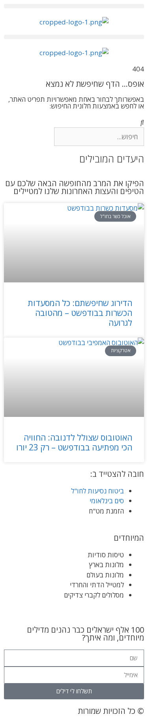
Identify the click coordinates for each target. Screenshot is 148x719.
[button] (74, 6)
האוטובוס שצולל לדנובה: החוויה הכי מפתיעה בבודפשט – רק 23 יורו (74, 442)
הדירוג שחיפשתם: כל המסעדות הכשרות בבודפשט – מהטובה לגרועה (80, 312)
